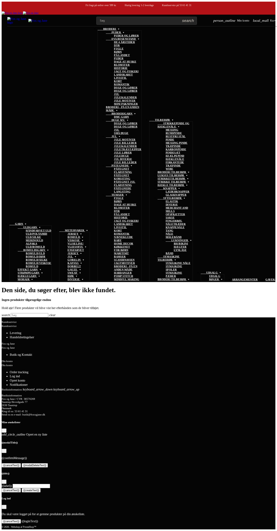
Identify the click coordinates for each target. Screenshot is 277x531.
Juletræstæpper (127, 149)
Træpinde (173, 146)
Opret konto (17, 380)
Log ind (15, 376)
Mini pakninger (126, 103)
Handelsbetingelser (22, 337)
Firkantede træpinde (175, 164)
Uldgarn (28, 227)
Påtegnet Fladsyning (123, 170)
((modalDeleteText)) (34, 465)
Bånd (169, 253)
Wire (169, 168)
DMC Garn (121, 116)
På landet (122, 55)
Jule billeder (125, 142)
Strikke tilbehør (172, 181)
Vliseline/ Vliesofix (76, 245)
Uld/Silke (33, 237)
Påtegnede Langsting (122, 190)
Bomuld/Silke (37, 259)
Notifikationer (19, 384)
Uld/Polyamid (36, 233)
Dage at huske (125, 61)
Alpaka (31, 243)
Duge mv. (116, 120)
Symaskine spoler (174, 268)
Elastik (172, 201)
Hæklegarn (27, 276)
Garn (16, 223)
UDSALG (209, 272)
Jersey (73, 233)
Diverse (74, 279)
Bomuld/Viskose (38, 263)
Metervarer (72, 230)
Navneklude (123, 237)
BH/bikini (181, 243)
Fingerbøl (174, 220)
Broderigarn (119, 113)
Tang (169, 230)
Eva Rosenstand (121, 38)
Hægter (180, 246)
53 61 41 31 (185, 5)
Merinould (34, 240)
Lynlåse (180, 250)
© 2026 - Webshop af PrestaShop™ (19, 527)
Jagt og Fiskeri (126, 71)
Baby (118, 240)
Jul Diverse (123, 159)
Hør (71, 276)
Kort (118, 81)
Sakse (170, 217)
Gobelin (74, 259)
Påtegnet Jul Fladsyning (124, 183)
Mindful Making (126, 279)
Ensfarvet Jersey (76, 252)
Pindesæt (173, 152)
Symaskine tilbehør (169, 258)
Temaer (115, 194)
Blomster (122, 64)
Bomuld (32, 266)
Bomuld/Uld (35, 253)
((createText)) (31, 490)
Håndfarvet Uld (38, 230)
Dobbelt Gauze (74, 268)
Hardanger (123, 272)
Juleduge (121, 155)
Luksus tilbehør (171, 175)
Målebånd (174, 237)
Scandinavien (124, 259)
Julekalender (125, 97)
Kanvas (73, 263)
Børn (118, 51)
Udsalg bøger (214, 278)
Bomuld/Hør (35, 256)
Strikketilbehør (172, 178)
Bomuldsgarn (32, 250)
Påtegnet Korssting (122, 177)
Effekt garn (28, 269)
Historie (121, 68)
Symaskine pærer (174, 274)
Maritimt (121, 253)
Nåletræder (176, 224)
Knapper (167, 188)
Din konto (7, 361)
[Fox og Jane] (20, 12)
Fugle (118, 48)
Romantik (122, 84)
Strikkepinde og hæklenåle (173, 125)
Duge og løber (125, 87)
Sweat (73, 272)
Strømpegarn (29, 272)
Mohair (24, 279)
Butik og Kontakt (21, 354)
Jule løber (123, 152)
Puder (114, 32)
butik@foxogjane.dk (33, 414)
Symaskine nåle (178, 263)
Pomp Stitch (123, 276)
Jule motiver (124, 100)
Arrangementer (245, 279)
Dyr (117, 45)
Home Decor (123, 243)
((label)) (7, 486)
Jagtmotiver (124, 263)
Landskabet (123, 74)
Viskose (74, 240)
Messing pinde (177, 142)
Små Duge (121, 133)
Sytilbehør (170, 198)
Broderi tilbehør (172, 172)
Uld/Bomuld (35, 246)
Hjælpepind (175, 155)
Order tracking (19, 372)
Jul (70, 256)
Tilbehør (160, 119)
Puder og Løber (126, 35)
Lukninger (177, 240)
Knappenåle (175, 227)
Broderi (107, 28)
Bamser (120, 256)
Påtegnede (117, 165)
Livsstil (120, 77)
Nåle (169, 233)
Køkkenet (122, 246)
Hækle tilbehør (171, 185)
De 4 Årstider (124, 42)
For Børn (121, 250)
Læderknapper (177, 191)
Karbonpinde (176, 149)
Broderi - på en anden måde (125, 268)
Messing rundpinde (174, 131)
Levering (15, 333)
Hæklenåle (175, 159)
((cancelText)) (11, 465)
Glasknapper (176, 194)
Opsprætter (175, 214)
